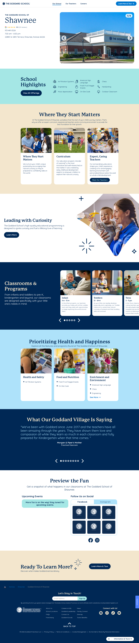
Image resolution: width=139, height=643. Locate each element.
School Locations (52, 611)
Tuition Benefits (82, 617)
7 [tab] (75, 461)
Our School (56, 3)
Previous (63, 38)
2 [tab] (67, 320)
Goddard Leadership (68, 611)
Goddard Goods (66, 617)
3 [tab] (69, 320)
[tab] (82, 502)
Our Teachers (71, 3)
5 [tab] (74, 320)
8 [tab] (78, 461)
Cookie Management (79, 632)
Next (130, 38)
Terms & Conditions (63, 632)
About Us (49, 608)
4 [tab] (72, 320)
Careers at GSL (66, 608)
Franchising (50, 617)
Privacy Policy (49, 632)
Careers (83, 3)
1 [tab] (64, 320)
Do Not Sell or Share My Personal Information (104, 632)
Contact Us (65, 614)
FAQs (48, 614)
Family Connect (82, 611)
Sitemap (80, 614)
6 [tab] (73, 461)
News (79, 608)
